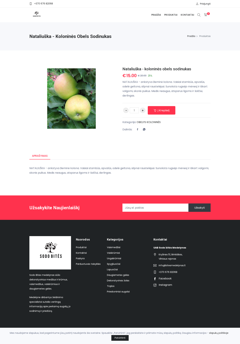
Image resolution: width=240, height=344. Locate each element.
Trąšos (110, 286)
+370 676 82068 (43, 3)
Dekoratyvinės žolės (118, 280)
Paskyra (80, 258)
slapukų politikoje (218, 333)
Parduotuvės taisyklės (88, 264)
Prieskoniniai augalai (118, 291)
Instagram (165, 285)
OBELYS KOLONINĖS (149, 122)
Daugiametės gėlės (118, 275)
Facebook (165, 278)
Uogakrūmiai (114, 258)
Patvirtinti (120, 337)
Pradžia (156, 14)
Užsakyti (199, 208)
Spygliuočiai (113, 264)
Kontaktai (187, 14)
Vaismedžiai (113, 247)
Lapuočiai (112, 269)
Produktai (170, 14)
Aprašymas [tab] (40, 156)
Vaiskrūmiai (113, 253)
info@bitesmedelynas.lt (172, 265)
